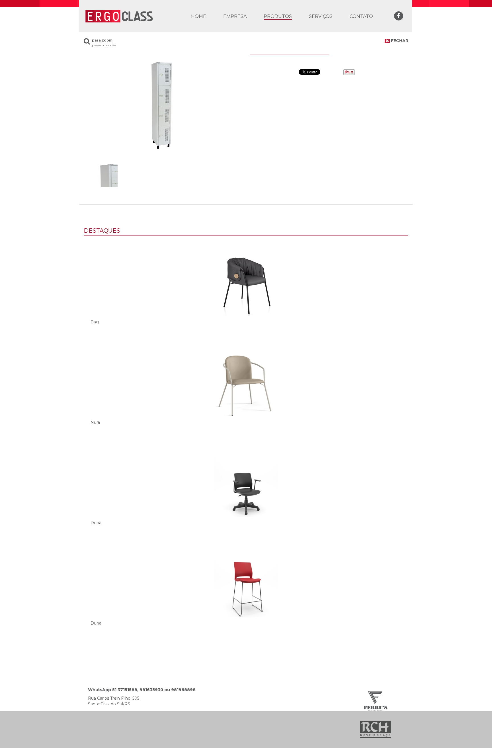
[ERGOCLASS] (118, 16)
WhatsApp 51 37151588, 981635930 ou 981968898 (142, 689)
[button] (278, 16)
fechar (399, 40)
